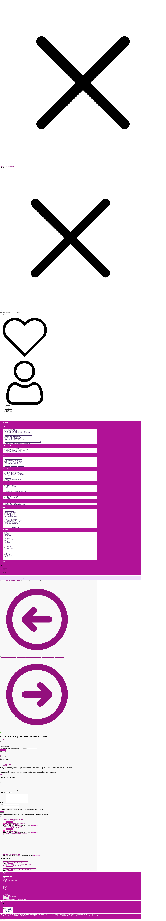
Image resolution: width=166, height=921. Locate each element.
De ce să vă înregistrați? (7, 876)
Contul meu (5, 360)
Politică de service (6, 889)
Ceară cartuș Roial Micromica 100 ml (11, 831)
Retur (4, 888)
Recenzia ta (3, 802)
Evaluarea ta (3, 792)
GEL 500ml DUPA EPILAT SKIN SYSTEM (12, 862)
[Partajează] (3, 919)
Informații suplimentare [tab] (7, 764)
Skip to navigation (3, 166)
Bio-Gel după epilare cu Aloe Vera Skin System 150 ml (14, 865)
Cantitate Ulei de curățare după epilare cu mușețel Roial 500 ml (13, 748)
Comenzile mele (8, 406)
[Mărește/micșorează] (0, 919)
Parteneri (4, 882)
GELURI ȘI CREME (15, 580)
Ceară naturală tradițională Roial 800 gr (11, 854)
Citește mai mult (9, 822)
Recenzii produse (8, 409)
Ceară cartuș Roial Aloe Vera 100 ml (11, 827)
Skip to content (11, 166)
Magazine (5, 874)
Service (4, 887)
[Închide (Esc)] (4, 919)
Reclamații (5, 886)
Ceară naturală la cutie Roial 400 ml (10, 820)
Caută (18, 312)
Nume (1, 804)
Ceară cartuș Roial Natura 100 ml (10, 824)
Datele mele (7, 405)
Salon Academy (6, 881)
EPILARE (8, 580)
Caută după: (2, 312)
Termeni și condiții (6, 895)
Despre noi (5, 872)
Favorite (4, 569)
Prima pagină (2, 580)
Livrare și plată (6, 885)
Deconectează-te (8, 411)
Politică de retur (6, 890)
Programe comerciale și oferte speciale (10, 880)
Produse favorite (6, 314)
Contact (4, 873)
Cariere (4, 877)
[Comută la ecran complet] (1, 919)
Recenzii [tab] (5, 765)
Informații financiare (9, 407)
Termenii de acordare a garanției (9, 896)
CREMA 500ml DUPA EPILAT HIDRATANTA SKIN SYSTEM (17, 869)
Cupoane (7, 410)
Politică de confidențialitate (8, 893)
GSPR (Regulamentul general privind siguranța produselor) (15, 899)
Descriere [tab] (4, 763)
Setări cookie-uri (6, 897)
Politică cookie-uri (6, 894)
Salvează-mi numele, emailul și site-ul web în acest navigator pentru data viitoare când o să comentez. (22, 809)
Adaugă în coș (3, 749)
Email (1, 807)
